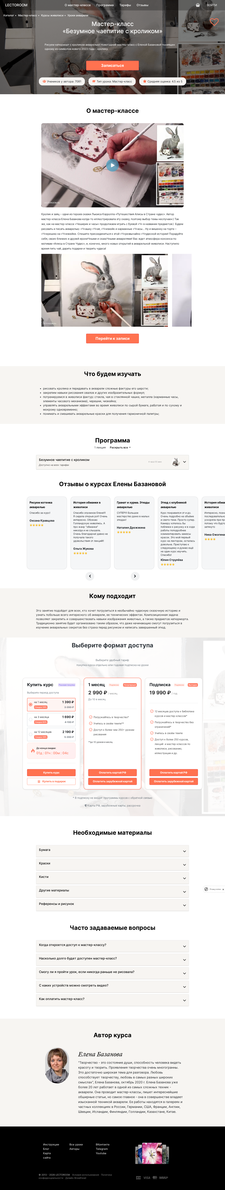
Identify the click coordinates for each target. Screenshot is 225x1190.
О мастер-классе (78, 5)
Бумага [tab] (44, 850)
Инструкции (51, 1144)
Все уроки (76, 1144)
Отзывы (142, 5)
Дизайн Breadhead (75, 1177)
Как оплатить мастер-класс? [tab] (61, 999)
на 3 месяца (41, 716)
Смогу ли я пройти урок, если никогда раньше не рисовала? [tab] (86, 972)
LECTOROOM (16, 5)
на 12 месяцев (43, 731)
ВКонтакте (103, 1144)
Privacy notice (215, 889)
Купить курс (51, 772)
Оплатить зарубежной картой (112, 781)
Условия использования (85, 1174)
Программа (105, 5)
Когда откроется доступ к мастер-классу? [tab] (72, 945)
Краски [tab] (44, 863)
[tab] (64, 460)
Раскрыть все (119, 447)
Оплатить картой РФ (112, 772)
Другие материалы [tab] (54, 890)
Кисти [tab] (44, 877)
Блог (46, 1149)
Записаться (112, 65)
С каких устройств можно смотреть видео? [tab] (73, 985)
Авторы (74, 1149)
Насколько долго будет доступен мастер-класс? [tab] (78, 958)
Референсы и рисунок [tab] (56, 904)
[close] (223, 889)
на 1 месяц (40, 702)
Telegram (102, 1149)
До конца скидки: (46, 748)
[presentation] (89, 576)
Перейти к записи (112, 338)
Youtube (101, 1153)
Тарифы (125, 5)
